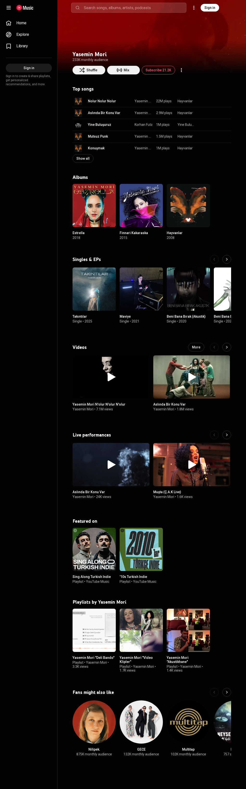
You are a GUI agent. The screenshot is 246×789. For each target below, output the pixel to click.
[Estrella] (94, 205)
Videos (80, 347)
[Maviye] (141, 289)
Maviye (125, 316)
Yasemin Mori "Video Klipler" (136, 660)
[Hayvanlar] (188, 205)
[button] (78, 101)
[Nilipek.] (94, 722)
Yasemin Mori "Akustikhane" (178, 660)
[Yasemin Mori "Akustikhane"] (188, 630)
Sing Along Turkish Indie (92, 577)
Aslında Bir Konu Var (104, 113)
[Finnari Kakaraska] (141, 205)
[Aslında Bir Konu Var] (191, 377)
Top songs (83, 89)
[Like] (203, 101)
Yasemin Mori (144, 101)
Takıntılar (80, 316)
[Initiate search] (77, 8)
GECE (141, 749)
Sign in (209, 8)
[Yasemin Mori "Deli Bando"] (94, 630)
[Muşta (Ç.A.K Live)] (191, 464)
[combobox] (135, 7)
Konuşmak (96, 148)
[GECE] (141, 722)
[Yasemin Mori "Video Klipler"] (141, 630)
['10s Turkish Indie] (141, 549)
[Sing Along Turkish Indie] (94, 549)
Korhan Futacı (145, 125)
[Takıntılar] (94, 289)
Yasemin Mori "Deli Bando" (93, 658)
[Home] (24, 8)
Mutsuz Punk (98, 136)
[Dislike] (212, 101)
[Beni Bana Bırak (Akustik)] (188, 289)
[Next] (227, 259)
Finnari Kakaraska (134, 233)
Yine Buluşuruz (99, 125)
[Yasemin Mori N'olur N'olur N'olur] (111, 377)
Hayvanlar (185, 101)
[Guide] (9, 8)
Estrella (79, 233)
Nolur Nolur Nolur (102, 101)
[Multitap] (188, 722)
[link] (29, 23)
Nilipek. (94, 749)
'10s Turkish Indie (133, 577)
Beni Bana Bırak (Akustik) (186, 316)
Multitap (188, 749)
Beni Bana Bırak (226, 316)
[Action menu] (181, 70)
